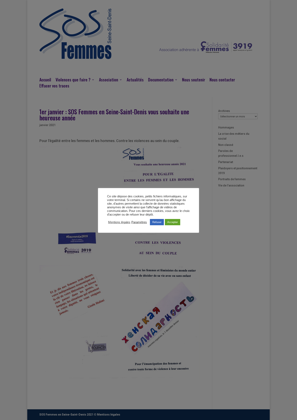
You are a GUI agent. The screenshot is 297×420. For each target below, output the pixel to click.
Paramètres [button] (139, 222)
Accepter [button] (172, 222)
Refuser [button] (156, 222)
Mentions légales (119, 222)
